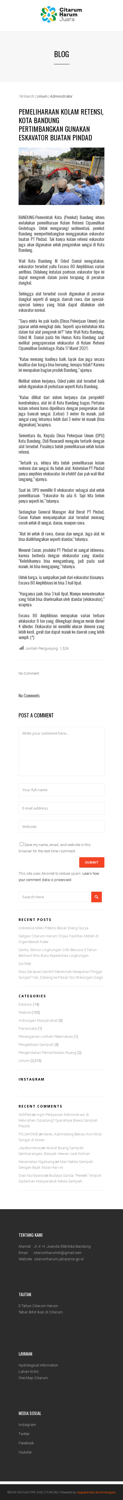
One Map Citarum (33, 1378)
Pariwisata (28, 1028)
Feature (25, 1012)
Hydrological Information (38, 1365)
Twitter (24, 1434)
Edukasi (25, 1004)
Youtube (25, 1452)
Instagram (27, 1424)
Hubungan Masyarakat (38, 1020)
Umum (42, 96)
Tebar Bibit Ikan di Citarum (41, 1312)
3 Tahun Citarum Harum (38, 1306)
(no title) (25, 963)
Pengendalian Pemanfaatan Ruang (47, 1052)
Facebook (26, 1443)
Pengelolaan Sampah (36, 1044)
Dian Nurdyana (31, 1175)
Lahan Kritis (29, 1371)
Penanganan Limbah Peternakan (46, 1036)
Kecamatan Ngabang (36, 1162)
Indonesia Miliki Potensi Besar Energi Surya (53, 928)
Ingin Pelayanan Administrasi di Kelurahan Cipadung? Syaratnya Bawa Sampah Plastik (58, 1120)
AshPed (25, 1114)
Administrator (61, 96)
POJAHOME (28, 1134)
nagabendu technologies (96, 1492)
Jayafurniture (30, 1148)
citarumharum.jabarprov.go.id (59, 1259)
